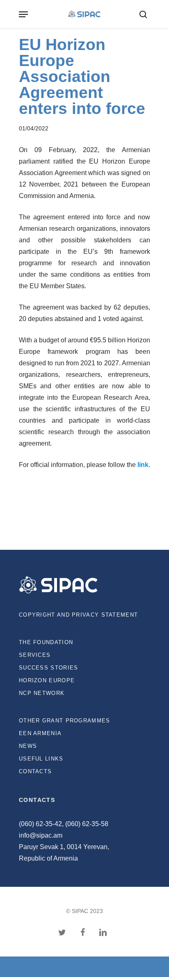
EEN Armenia (40, 733)
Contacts (35, 771)
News (28, 746)
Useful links (41, 759)
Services (34, 655)
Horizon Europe (47, 680)
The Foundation (46, 642)
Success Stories (48, 668)
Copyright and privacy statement (78, 615)
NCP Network (41, 693)
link (142, 464)
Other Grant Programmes (64, 720)
